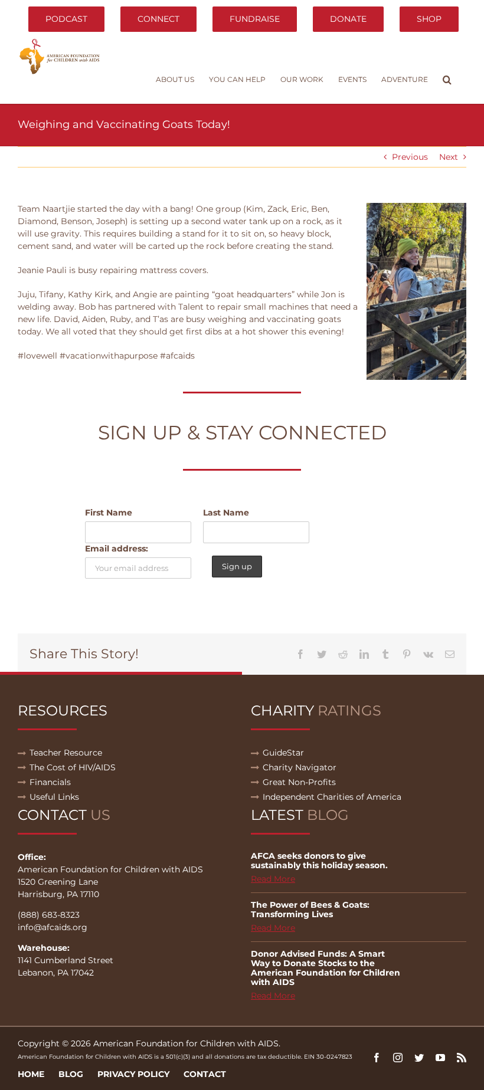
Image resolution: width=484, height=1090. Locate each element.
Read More (273, 879)
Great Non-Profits (299, 782)
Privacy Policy (133, 1074)
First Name (108, 512)
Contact (205, 1074)
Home (31, 1074)
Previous (410, 157)
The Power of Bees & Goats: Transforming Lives (310, 909)
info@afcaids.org (52, 927)
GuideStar (283, 752)
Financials (50, 782)
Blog (70, 1074)
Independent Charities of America (332, 797)
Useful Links (54, 797)
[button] (447, 79)
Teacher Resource (66, 752)
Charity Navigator (299, 767)
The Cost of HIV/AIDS (73, 767)
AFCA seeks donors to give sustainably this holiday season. (319, 860)
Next (448, 157)
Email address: (116, 548)
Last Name (226, 512)
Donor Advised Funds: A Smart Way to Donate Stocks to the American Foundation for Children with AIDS (325, 968)
